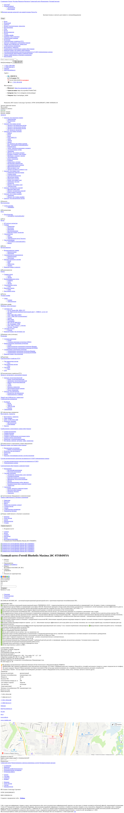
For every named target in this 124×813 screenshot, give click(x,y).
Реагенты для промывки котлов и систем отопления (19, 455)
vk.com (3, 711)
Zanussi (9, 142)
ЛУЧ (5, 370)
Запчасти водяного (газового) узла (17, 169)
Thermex (9, 237)
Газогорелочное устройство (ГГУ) (14, 41)
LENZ (9, 139)
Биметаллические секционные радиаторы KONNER (22, 348)
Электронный (8, 409)
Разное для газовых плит (14, 180)
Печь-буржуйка (8, 214)
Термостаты (10, 485)
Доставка (15, 1)
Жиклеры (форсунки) (13, 189)
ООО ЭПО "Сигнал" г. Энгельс (16, 325)
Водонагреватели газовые (11, 250)
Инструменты (8, 56)
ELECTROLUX (12, 137)
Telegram (3, 705)
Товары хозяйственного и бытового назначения (17, 55)
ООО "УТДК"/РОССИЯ (11, 419)
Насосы (9, 481)
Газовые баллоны (9, 433)
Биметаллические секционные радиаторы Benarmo (22, 346)
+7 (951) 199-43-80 (6, 700)
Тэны (9, 122)
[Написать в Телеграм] (3, 110)
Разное (6, 454)
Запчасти (6, 24)
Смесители (10, 493)
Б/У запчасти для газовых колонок (17, 143)
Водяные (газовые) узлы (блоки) (16, 154)
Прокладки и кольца (13, 178)
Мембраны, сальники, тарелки (16, 156)
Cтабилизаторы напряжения (12, 46)
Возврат (6, 779)
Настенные (10, 228)
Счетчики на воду (9, 328)
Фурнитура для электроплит (15, 393)
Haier (8, 262)
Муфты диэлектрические (14, 449)
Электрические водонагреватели (13, 255)
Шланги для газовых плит (15, 184)
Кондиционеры (8, 27)
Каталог (5, 113)
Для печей (7, 367)
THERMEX (10, 207)
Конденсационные (12, 231)
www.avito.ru (4, 717)
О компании (4, 1)
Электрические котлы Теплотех (16, 238)
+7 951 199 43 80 (17, 82)
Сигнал (9, 318)
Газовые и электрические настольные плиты (17, 436)
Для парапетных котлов (11, 364)
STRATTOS (10, 264)
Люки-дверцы (8, 418)
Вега (8, 363)
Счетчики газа (8, 308)
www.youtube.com (6, 720)
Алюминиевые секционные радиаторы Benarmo (21, 351)
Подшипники (11, 120)
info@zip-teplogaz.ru (6, 708)
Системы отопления (10, 473)
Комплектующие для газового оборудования (17, 50)
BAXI (9, 134)
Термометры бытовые (10, 511)
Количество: (4, 581)
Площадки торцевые (10, 421)
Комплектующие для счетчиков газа (14, 331)
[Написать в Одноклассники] (4, 110)
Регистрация (11, 9)
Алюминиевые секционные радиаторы (15, 349)
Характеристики (9, 596)
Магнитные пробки (13, 177)
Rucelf (9, 403)
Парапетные (11, 226)
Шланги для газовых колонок (15, 152)
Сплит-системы (8, 205)
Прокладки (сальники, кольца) (13, 505)
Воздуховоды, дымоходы (11, 47)
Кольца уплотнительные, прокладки (14, 26)
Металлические (11, 423)
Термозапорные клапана (11, 463)
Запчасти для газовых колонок (13, 131)
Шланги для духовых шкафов (15, 197)
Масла (6, 503)
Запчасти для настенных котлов (16, 127)
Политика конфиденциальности (13, 768)
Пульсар (9, 330)
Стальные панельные (10, 339)
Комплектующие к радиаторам (16, 477)
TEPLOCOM (11, 406)
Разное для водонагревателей (15, 379)
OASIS (9, 340)
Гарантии (7, 777)
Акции (6, 519)
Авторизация (11, 7)
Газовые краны (11, 174)
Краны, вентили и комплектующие (17, 488)
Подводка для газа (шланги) (12, 451)
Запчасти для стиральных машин (13, 117)
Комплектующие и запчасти (12, 267)
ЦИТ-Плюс (10, 319)
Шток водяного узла (13, 168)
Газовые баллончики (10, 431)
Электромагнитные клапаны (15, 165)
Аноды (9, 385)
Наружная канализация (14, 471)
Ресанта (9, 408)
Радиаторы (7, 39)
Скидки (6, 785)
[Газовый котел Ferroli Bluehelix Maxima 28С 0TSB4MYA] (17, 543)
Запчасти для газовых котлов (12, 124)
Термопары (10, 151)
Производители (8, 521)
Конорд (9, 243)
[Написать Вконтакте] (1, 110)
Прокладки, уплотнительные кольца (14, 439)
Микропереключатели (13, 166)
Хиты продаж (8, 518)
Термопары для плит (13, 181)
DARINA (10, 280)
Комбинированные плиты (11, 279)
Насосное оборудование (14, 490)
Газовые (6, 225)
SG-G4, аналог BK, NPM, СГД (16, 310)
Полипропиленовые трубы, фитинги (18, 482)
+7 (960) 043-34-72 (6, 703)
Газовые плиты (8, 274)
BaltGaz (9, 133)
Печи (5, 29)
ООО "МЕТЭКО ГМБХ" (14, 315)
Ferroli (9, 261)
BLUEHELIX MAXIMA (11, 539)
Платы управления (12, 390)
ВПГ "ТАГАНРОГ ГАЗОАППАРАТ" (18, 145)
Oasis (8, 235)
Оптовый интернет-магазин (47, 763)
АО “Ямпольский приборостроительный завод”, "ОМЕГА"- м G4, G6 (27, 312)
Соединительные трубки (14, 149)
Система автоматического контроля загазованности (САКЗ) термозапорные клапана (28, 52)
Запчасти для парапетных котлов (16, 125)
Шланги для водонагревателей (16, 382)
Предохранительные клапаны (16, 388)
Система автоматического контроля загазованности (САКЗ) (21, 461)
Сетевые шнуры (8, 506)
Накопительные (12, 252)
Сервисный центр (35, 1)
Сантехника (7, 487)
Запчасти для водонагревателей (13, 377)
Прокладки (7, 452)
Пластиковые (11, 424)
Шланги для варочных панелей (16, 191)
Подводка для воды (13, 491)
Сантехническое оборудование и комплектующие (18, 53)
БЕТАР (9, 313)
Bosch (9, 136)
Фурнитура (10, 183)
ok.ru (2, 714)
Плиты (6, 33)
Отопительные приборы (11, 38)
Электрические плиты (10, 285)
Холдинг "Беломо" (12, 327)
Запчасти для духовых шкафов (13, 194)
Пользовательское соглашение (12, 770)
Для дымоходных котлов (11, 361)
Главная (6, 531)
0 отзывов (6, 561)
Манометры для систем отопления (17, 479)
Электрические (8, 234)
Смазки (6, 508)
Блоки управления (12, 159)
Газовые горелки (9, 434)
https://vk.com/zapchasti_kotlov (23, 88)
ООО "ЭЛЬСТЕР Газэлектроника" (17, 316)
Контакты (27, 1)
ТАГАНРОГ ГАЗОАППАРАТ (15, 216)
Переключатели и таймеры (15, 394)
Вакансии (21, 1)
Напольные (10, 229)
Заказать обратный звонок (8, 105)
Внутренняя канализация (14, 470)
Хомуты (6, 426)
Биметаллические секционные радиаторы (16, 343)
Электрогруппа (11, 186)
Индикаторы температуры (15, 163)
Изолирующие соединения (11, 448)
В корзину (3, 588)
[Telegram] (9, 576)
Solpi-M (9, 405)
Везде (5, 21)
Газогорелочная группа (14, 175)
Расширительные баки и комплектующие (19, 484)
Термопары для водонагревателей (17, 381)
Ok (75, 811)
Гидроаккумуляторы (13, 476)
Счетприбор (10, 321)
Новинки (6, 516)
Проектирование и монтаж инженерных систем (25, 763)
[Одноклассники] (3, 576)
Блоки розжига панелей (14, 192)
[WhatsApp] (7, 576)
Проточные (10, 253)
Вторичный (7, 23)
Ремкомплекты (11, 146)
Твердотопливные (9, 240)
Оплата (10, 1)
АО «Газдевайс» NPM (13, 324)
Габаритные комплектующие (15, 172)
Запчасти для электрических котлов (14, 198)
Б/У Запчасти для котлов (14, 130)
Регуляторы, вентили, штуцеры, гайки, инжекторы (18, 440)
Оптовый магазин (54, 1)
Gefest (9, 276)
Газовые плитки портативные (12, 437)
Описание (7, 594)
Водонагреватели (9, 32)
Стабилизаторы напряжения (12, 509)
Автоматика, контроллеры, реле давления (19, 474)
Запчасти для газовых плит (12, 171)
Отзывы (6, 523)
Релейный (7, 402)
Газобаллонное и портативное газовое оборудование (19, 49)
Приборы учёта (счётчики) (11, 36)
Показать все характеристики (12, 573)
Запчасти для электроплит (11, 391)
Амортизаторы (11, 119)
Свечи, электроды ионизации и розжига (19, 148)
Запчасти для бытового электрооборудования (17, 42)
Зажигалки (7, 500)
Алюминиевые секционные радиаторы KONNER (21, 352)
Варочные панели (9, 288)
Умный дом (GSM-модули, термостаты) (15, 44)
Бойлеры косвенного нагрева (12, 259)
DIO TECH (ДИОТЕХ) (14, 322)
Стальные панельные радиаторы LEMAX (19, 342)
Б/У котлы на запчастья (10, 223)
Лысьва (9, 277)
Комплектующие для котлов (15, 232)
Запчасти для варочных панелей (13, 187)
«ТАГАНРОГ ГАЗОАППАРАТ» (16, 241)
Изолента (6, 502)
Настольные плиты (9, 291)
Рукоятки (10, 160)
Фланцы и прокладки (13, 387)
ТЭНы (9, 384)
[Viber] (5, 576)
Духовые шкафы (8, 35)
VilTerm (9, 140)
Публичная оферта (9, 771)
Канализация (8, 468)
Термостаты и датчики (13, 162)
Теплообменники (12, 157)
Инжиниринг (45, 1)
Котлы (6, 30)
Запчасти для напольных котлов (16, 128)
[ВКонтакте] (1, 576)
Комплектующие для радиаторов (13, 354)
